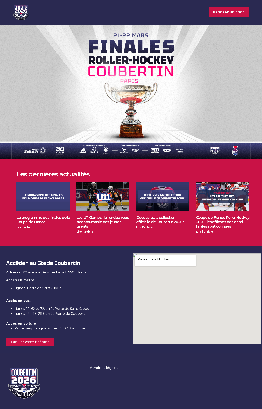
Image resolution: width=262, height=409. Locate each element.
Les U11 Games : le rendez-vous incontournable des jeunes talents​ (102, 222)
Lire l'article (24, 227)
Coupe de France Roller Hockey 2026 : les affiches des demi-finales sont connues (222, 222)
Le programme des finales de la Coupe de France (43, 219)
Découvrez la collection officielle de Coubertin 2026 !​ (160, 219)
